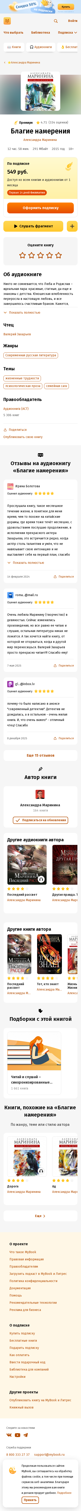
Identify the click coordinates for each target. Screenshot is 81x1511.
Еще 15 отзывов (40, 755)
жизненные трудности (22, 378)
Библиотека (40, 33)
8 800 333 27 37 (18, 1455)
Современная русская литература (30, 355)
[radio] (22, 255)
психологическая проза (22, 386)
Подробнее (64, 1493)
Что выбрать (13, 33)
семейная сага (56, 386)
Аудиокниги (43, 47)
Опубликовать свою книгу (23, 437)
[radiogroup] (40, 256)
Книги (16, 47)
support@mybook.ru (49, 1455)
